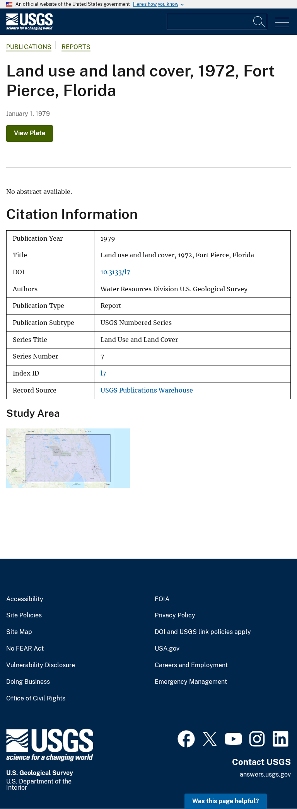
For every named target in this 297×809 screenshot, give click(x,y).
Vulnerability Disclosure (40, 665)
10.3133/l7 (115, 272)
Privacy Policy (175, 615)
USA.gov (167, 648)
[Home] (29, 28)
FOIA (162, 599)
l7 (103, 373)
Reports (75, 47)
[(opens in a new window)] (186, 738)
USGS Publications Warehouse (147, 390)
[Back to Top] (269, 781)
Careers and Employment (191, 665)
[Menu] (282, 23)
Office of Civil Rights (35, 698)
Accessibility (24, 599)
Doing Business (28, 681)
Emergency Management (191, 681)
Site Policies (24, 615)
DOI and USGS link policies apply (203, 632)
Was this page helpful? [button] (225, 801)
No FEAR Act (25, 648)
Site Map (19, 632)
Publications (28, 47)
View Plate (29, 133)
